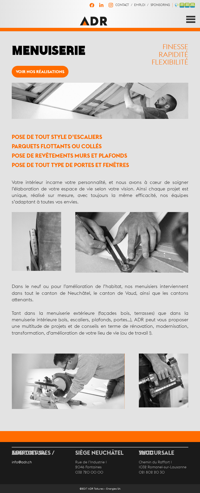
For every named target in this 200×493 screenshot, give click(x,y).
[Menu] (191, 19)
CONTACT (122, 5)
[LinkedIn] (101, 5)
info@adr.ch (22, 462)
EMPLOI (139, 5)
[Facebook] (92, 5)
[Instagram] (110, 5)
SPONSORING (160, 5)
